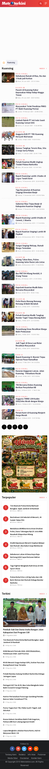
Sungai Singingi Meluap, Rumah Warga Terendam (30, 246)
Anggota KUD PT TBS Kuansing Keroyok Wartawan (29, 135)
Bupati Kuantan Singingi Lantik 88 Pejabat (31, 232)
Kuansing (11, 62)
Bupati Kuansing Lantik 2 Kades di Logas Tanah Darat (31, 177)
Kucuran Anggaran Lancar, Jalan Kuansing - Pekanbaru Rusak (30, 372)
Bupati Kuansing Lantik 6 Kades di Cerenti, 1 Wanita (31, 219)
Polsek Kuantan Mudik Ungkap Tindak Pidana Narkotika (29, 163)
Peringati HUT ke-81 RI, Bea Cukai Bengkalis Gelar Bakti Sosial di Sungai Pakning (23, 686)
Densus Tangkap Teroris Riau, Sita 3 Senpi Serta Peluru (31, 149)
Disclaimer (24, 758)
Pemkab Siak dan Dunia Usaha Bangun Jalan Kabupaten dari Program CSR (23, 631)
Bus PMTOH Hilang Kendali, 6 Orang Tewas (29, 274)
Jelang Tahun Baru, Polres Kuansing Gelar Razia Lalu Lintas (30, 260)
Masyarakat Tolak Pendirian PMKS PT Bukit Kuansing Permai (31, 107)
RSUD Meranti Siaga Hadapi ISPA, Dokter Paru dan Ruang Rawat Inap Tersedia (23, 663)
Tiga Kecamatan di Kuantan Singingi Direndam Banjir (28, 191)
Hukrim (20, 88)
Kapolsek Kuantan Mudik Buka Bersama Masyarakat (29, 288)
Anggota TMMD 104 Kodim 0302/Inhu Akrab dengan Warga (30, 400)
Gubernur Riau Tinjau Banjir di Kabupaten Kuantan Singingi (29, 205)
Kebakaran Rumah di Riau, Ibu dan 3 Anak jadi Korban (31, 77)
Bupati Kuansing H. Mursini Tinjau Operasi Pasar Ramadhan (30, 358)
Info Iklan (31, 754)
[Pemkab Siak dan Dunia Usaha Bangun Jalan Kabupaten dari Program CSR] (24, 612)
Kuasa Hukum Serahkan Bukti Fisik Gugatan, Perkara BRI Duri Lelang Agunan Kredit (21, 720)
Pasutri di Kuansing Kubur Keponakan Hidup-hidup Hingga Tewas (30, 92)
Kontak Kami (36, 758)
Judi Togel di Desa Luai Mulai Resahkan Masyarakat (29, 344)
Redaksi (22, 754)
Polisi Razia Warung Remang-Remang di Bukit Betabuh (29, 302)
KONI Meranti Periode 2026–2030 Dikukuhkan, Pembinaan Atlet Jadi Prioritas (21, 652)
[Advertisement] (24, 34)
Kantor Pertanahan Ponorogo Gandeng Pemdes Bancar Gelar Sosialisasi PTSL (23, 697)
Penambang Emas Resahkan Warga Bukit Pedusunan (31, 330)
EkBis (19, 355)
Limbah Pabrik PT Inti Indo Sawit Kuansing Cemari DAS (30, 121)
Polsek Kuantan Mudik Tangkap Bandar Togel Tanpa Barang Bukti (31, 316)
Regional (22, 74)
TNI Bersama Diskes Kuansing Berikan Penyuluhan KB (29, 386)
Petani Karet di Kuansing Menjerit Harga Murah (30, 414)
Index (42, 68)
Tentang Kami (10, 754)
